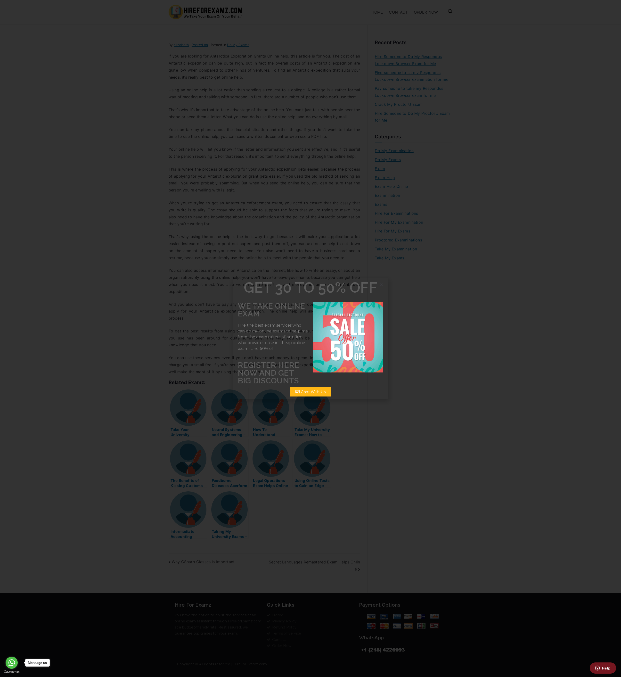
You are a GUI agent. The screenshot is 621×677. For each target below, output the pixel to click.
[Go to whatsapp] (12, 663)
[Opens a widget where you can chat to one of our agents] (602, 668)
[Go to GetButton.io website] (11, 672)
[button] (381, 285)
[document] (310, 338)
